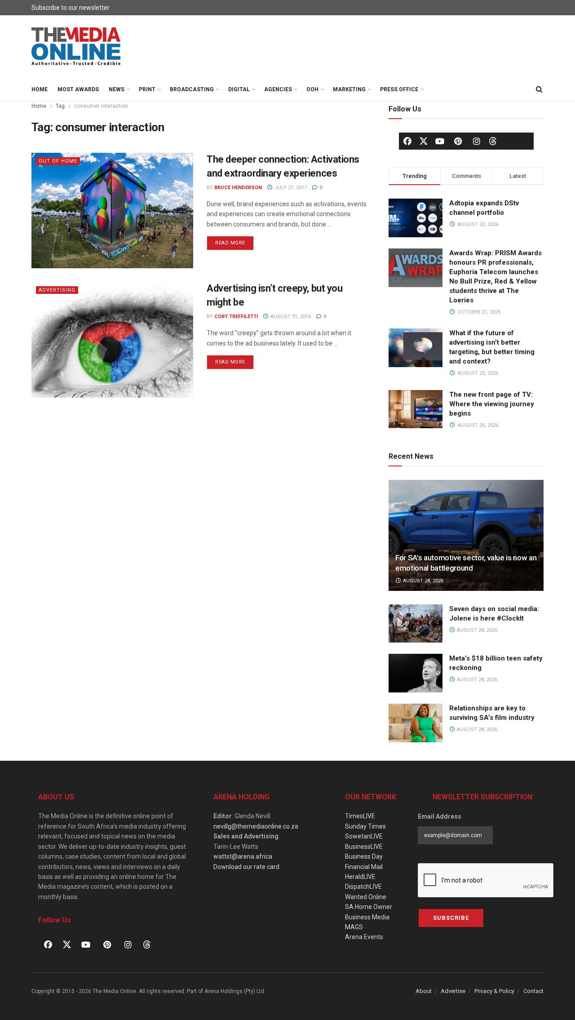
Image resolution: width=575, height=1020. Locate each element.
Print (147, 89)
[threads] (493, 140)
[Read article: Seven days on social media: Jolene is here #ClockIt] (415, 623)
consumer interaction (101, 106)
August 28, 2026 (422, 581)
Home (39, 89)
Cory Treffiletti (236, 316)
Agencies (278, 89)
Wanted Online (365, 896)
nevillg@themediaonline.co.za (255, 826)
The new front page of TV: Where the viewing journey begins (491, 403)
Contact (533, 991)
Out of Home (58, 161)
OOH (312, 89)
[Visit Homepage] (76, 46)
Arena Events (364, 936)
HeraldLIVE (360, 876)
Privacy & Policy (494, 991)
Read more (234, 241)
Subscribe (451, 917)
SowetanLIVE (364, 836)
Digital (239, 89)
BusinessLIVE (364, 846)
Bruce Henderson (238, 188)
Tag (60, 106)
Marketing (349, 89)
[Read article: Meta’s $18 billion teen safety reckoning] (415, 673)
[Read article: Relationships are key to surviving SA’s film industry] (415, 723)
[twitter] (423, 140)
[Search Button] (539, 89)
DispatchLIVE (363, 886)
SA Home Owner (368, 906)
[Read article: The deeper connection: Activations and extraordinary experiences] (112, 210)
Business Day (364, 856)
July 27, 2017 (290, 188)
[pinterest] (458, 141)
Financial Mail (364, 866)
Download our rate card (246, 866)
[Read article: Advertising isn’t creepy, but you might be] (112, 339)
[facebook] (407, 141)
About (424, 991)
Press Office (399, 89)
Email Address (439, 816)
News (116, 89)
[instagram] (476, 141)
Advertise (453, 991)
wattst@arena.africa (242, 856)
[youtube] (439, 141)
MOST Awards (78, 89)
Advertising (57, 290)
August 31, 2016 (290, 316)
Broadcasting (192, 89)
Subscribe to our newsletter (70, 7)
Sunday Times (365, 826)
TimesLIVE (360, 816)
